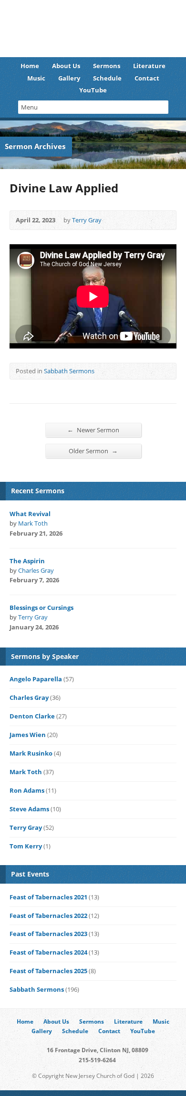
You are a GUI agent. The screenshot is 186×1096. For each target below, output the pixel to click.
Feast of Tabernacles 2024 (48, 952)
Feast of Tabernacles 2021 (48, 897)
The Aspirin (27, 561)
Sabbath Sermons (69, 371)
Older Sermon (93, 450)
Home (30, 65)
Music (36, 78)
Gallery (69, 78)
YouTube (93, 90)
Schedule (107, 78)
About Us (66, 65)
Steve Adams (29, 809)
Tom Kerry (26, 846)
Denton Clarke (32, 716)
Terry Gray (87, 220)
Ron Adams (27, 790)
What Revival (30, 513)
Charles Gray (36, 570)
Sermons (106, 65)
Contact (146, 78)
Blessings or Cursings (41, 607)
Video (75, 533)
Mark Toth (33, 523)
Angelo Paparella (36, 679)
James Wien (28, 734)
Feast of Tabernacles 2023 (48, 933)
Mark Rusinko (31, 753)
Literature (149, 65)
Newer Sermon (93, 429)
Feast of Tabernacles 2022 (48, 915)
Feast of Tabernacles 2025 (48, 970)
